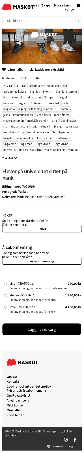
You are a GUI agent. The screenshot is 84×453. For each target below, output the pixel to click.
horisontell (52, 103)
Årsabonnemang (42, 261)
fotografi (62, 97)
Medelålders (44, 115)
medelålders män (37, 121)
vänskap (73, 150)
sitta (54, 121)
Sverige (58, 126)
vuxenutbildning (55, 150)
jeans (6, 115)
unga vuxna (43, 144)
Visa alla (7, 157)
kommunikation (23, 115)
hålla (65, 103)
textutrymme (61, 132)
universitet (9, 150)
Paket (42, 229)
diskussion (34, 97)
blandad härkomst (41, 92)
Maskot (23, 191)
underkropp (63, 138)
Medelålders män (13, 121)
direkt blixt (18, 97)
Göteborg (36, 103)
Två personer (44, 138)
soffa (34, 126)
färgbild (22, 103)
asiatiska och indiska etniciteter (48, 86)
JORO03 (22, 78)
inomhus (65, 109)
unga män (26, 144)
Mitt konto (15, 405)
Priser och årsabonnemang (26, 391)
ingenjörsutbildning (30, 109)
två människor (24, 138)
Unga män (9, 144)
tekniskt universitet (38, 132)
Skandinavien (68, 121)
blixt (6, 97)
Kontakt (13, 382)
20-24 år (8, 86)
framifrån (8, 103)
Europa (48, 97)
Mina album (15, 410)
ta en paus (72, 126)
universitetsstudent (30, 150)
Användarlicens (18, 400)
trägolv (7, 138)
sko (5, 126)
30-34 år (21, 86)
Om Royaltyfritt (18, 395)
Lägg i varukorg (42, 329)
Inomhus (50, 109)
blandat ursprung (66, 92)
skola (14, 126)
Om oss (12, 377)
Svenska (58, 446)
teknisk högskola (13, 132)
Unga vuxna (61, 144)
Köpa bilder (15, 415)
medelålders (61, 115)
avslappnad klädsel (14, 92)
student (45, 126)
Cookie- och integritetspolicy (29, 386)
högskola (9, 109)
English (72, 446)
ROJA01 (35, 78)
